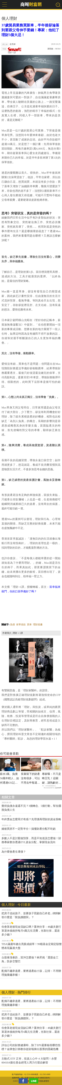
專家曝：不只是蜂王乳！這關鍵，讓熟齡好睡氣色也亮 (51, 778)
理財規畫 (38, 624)
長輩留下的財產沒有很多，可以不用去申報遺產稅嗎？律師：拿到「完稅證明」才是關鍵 (30, 778)
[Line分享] (34, 1080)
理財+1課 (12, 52)
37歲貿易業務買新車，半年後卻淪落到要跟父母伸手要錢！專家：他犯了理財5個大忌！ (30, 30)
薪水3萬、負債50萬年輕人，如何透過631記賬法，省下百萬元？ (9, 778)
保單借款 (21, 624)
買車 (29, 624)
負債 (12, 624)
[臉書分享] (24, 1080)
